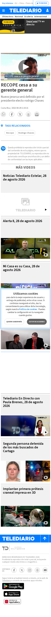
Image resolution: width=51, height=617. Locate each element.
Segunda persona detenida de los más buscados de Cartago (23, 447)
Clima (21, 3)
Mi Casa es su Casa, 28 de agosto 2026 (21, 268)
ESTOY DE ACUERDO (37, 322)
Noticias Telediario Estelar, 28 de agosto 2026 (24, 177)
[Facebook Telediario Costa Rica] (13, 570)
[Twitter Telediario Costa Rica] (21, 570)
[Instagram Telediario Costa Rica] (29, 570)
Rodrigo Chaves (26, 132)
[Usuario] (47, 10)
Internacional (40, 16)
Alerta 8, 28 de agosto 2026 (22, 221)
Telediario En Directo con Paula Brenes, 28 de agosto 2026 (23, 402)
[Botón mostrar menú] (3, 10)
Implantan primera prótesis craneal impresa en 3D (23, 490)
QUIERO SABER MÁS (14, 322)
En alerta (28, 16)
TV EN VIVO (43, 3)
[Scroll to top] (44, 538)
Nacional (19, 16)
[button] (3, 114)
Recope (10, 132)
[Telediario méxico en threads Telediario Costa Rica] (37, 570)
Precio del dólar (32, 3)
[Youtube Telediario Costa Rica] (45, 570)
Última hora (7, 16)
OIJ (16, 3)
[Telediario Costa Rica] (25, 10)
